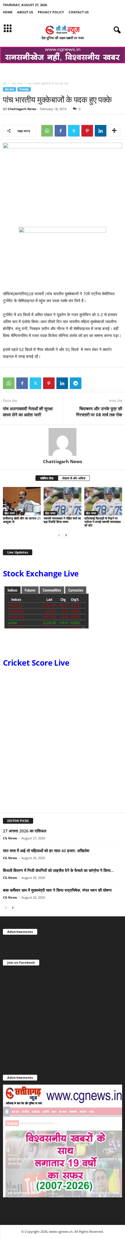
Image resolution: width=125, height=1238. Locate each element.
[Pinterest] (87, 131)
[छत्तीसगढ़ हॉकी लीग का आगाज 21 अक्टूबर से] (22, 501)
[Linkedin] (100, 131)
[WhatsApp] (47, 131)
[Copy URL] (89, 383)
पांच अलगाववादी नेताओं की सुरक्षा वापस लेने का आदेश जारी (28, 412)
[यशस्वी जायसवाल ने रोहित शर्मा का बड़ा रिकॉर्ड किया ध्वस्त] (62, 501)
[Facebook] (60, 131)
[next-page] (66, 535)
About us (25, 12)
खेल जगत (17, 83)
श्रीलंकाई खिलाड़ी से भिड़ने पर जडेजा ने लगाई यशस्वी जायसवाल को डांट (102, 521)
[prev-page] (59, 535)
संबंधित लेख (46, 478)
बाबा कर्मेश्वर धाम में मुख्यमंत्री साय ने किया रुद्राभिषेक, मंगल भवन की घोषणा (57, 890)
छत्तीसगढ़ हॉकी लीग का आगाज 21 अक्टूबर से (22, 520)
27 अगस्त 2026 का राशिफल (24, 831)
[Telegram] (75, 383)
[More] (114, 131)
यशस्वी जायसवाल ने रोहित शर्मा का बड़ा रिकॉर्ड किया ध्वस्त (62, 520)
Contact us (79, 12)
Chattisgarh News (22, 109)
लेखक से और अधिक (73, 478)
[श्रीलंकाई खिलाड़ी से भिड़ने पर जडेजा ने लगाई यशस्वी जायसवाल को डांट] (103, 501)
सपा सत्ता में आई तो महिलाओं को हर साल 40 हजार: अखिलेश (46, 850)
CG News (10, 838)
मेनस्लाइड (24, 89)
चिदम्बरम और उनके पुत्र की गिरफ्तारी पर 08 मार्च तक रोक (99, 412)
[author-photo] (62, 442)
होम (4, 83)
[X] (74, 131)
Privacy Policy (51, 12)
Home (7, 12)
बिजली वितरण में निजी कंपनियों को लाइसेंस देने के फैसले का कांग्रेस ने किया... (58, 870)
